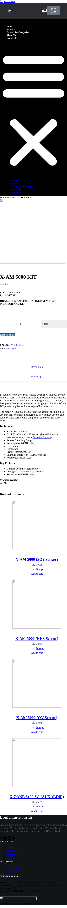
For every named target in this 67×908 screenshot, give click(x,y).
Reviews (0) (37, 376)
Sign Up (11, 859)
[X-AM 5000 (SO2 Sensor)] (37, 525)
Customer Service (42, 437)
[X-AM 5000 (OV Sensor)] (37, 683)
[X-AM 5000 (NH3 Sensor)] (37, 604)
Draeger (19, 345)
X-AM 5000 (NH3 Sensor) (36, 638)
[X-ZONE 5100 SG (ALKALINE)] (37, 762)
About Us (11, 35)
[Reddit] (13, 838)
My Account (13, 868)
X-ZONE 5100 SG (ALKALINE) (37, 797)
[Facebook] (2, 838)
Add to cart (42, 324)
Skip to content (7, 1)
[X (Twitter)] (6, 838)
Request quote (7, 334)
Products (11, 29)
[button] (33, 109)
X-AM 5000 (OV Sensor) (36, 718)
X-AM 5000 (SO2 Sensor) (37, 559)
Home (9, 26)
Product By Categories (18, 32)
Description (37, 367)
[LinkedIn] (10, 838)
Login (10, 856)
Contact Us (12, 38)
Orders (10, 870)
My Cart (11, 873)
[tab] (37, 367)
